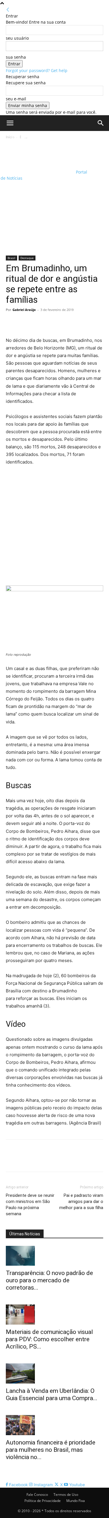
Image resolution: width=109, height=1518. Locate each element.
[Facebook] (11, 323)
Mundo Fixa (75, 1500)
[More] (65, 323)
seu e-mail (16, 99)
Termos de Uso (65, 1494)
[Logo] (38, 150)
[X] (25, 323)
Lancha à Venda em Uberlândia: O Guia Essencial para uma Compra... (51, 1394)
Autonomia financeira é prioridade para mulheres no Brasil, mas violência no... (50, 1450)
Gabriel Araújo (24, 309)
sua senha (16, 57)
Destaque (27, 258)
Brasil (11, 258)
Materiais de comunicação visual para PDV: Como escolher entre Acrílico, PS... (49, 1339)
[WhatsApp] (52, 323)
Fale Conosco (37, 1494)
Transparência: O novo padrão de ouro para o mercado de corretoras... (49, 1280)
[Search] (101, 123)
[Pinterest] (38, 323)
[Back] (8, 10)
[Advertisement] (54, 198)
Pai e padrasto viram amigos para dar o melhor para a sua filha (81, 1201)
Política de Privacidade (42, 1500)
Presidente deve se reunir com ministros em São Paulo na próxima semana (30, 1204)
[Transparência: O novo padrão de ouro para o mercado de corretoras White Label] (54, 1256)
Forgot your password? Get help (36, 70)
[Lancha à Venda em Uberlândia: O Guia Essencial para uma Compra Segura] (54, 1373)
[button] (10, 123)
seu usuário (17, 38)
